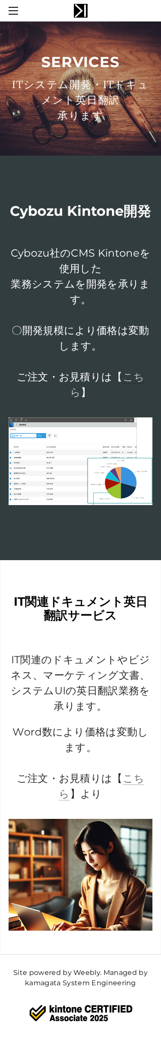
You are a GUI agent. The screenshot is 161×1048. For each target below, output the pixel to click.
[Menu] (15, 10)
